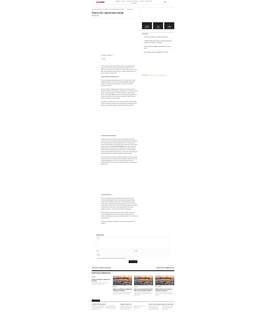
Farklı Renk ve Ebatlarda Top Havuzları (101, 267)
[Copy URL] (127, 228)
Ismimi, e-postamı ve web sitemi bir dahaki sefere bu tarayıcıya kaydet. (112, 258)
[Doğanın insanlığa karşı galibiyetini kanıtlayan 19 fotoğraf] (122, 280)
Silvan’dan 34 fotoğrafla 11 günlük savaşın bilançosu (156, 36)
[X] (104, 228)
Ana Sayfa (94, 9)
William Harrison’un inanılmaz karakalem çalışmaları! (163, 289)
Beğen (147, 22)
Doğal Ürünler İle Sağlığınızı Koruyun (165, 267)
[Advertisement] (158, 64)
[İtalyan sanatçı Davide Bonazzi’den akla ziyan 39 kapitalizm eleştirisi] (143, 280)
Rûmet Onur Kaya (95, 15)
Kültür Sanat (100, 9)
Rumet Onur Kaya (161, 75)
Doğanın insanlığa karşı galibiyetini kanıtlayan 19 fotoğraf (122, 289)
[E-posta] (117, 228)
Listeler (115, 286)
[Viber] (123, 228)
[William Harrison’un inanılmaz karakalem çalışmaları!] (164, 280)
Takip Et (158, 22)
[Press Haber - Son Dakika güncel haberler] (100, 2)
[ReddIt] (114, 228)
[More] (172, 13)
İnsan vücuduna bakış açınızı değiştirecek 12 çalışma (156, 52)
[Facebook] (101, 228)
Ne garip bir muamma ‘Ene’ (126, 304)
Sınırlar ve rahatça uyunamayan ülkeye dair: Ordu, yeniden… (161, 304)
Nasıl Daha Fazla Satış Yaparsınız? (99, 304)
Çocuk (152, 75)
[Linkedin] (111, 228)
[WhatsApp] (107, 228)
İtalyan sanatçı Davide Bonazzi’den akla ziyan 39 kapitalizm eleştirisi (143, 289)
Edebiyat (107, 9)
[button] (165, 2)
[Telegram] (120, 228)
